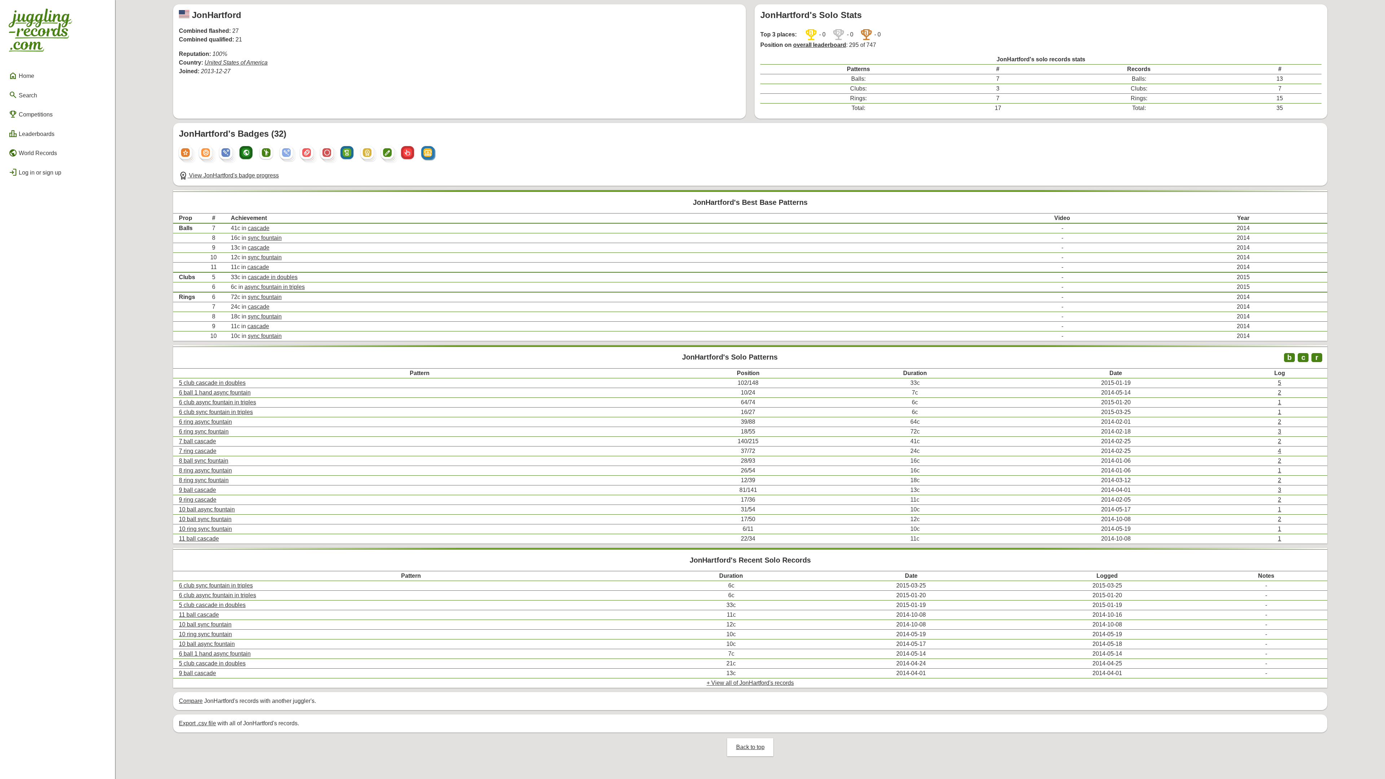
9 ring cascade (197, 500)
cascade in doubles (273, 277)
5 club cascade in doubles (212, 383)
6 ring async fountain (205, 422)
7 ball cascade (197, 441)
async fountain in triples (275, 287)
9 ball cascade (197, 490)
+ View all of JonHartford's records (750, 683)
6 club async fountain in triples (217, 402)
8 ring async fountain (205, 470)
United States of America (236, 63)
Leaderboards (31, 134)
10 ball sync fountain (205, 519)
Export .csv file (197, 723)
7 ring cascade (197, 451)
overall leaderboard (819, 45)
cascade (258, 228)
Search (23, 95)
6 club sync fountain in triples (216, 412)
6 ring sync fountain (204, 431)
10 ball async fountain (207, 509)
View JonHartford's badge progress (229, 175)
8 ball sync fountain (203, 461)
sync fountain (265, 238)
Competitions (31, 114)
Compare (191, 701)
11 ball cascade (199, 539)
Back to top (750, 747)
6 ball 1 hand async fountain (215, 393)
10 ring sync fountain (205, 529)
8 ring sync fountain (204, 480)
